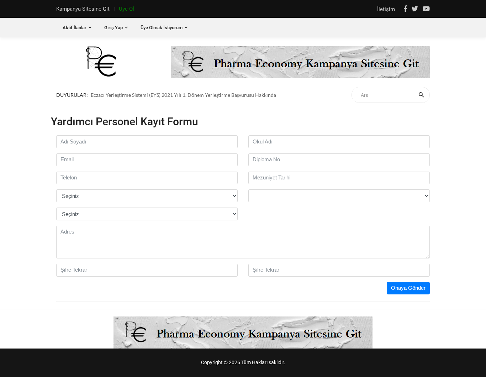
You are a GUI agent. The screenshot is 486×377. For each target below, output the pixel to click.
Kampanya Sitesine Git (83, 9)
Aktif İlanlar (74, 27)
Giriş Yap (113, 27)
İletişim (386, 9)
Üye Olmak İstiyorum (162, 27)
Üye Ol (126, 9)
